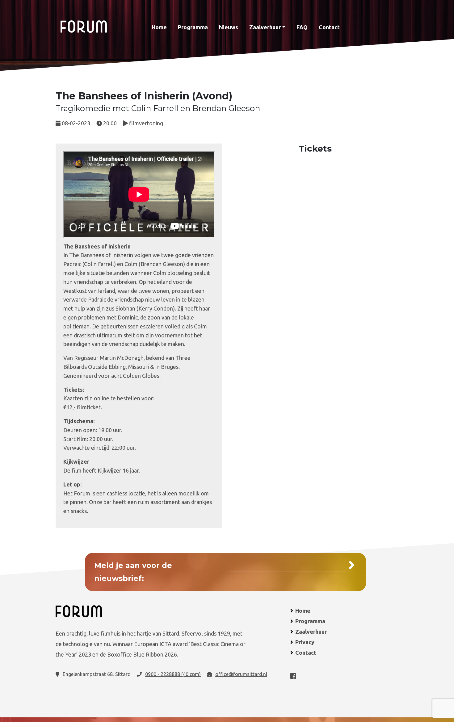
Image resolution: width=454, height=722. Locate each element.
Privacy (304, 642)
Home (159, 27)
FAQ (302, 27)
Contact (329, 27)
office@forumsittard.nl (241, 674)
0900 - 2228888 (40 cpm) (173, 674)
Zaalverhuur (265, 27)
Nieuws (228, 27)
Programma (193, 27)
